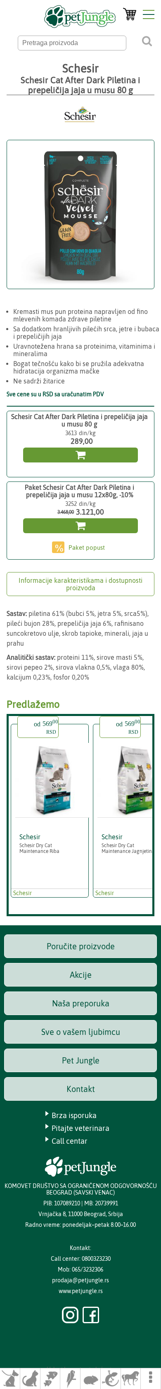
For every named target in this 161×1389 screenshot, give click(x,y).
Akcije (81, 974)
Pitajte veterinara (80, 1128)
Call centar (70, 1141)
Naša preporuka (80, 1003)
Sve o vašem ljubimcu (80, 1032)
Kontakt (80, 1089)
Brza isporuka (74, 1115)
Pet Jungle (80, 1060)
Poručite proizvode (81, 946)
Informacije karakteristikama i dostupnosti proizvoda (80, 584)
